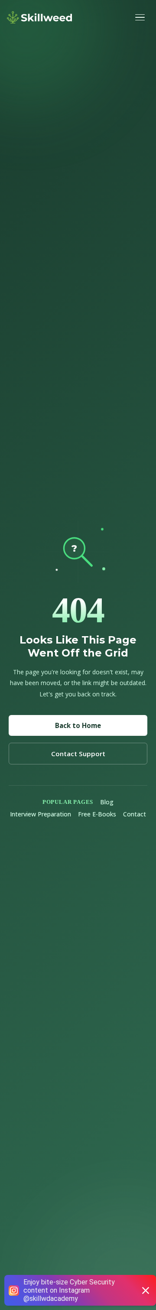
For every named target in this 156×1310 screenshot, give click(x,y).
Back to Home (78, 725)
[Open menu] (141, 17)
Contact (134, 814)
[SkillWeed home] (39, 17)
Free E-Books (97, 814)
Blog (107, 802)
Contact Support (78, 753)
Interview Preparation (40, 814)
